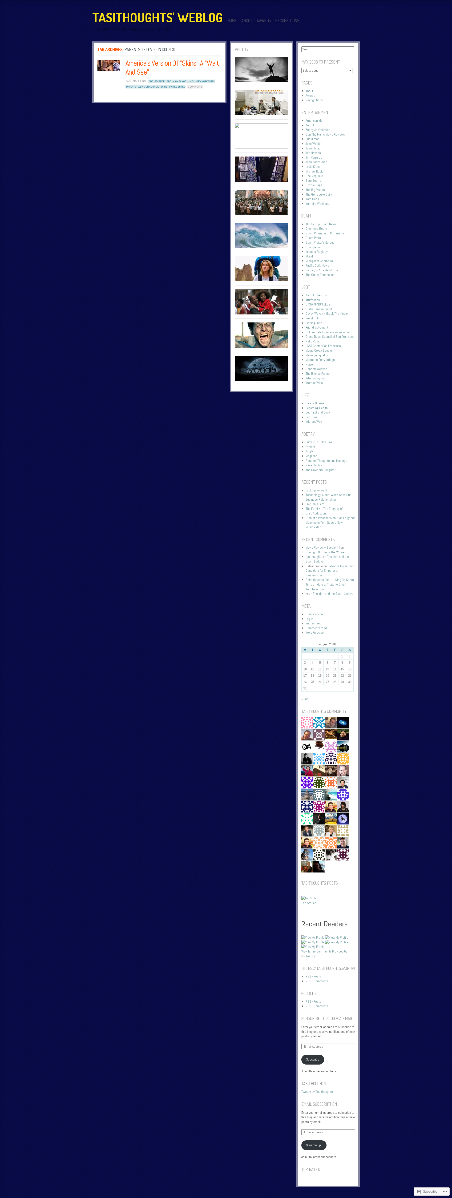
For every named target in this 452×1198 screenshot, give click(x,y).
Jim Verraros (314, 157)
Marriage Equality (317, 355)
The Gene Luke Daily (319, 194)
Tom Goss (312, 199)
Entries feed (313, 623)
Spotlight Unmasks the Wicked (326, 552)
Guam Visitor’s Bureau (320, 242)
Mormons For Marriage (320, 360)
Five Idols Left (315, 504)
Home (232, 20)
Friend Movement (317, 327)
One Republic (314, 176)
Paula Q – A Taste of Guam (323, 270)
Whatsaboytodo (316, 378)
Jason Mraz (313, 148)
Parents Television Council (142, 86)
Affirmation (313, 300)
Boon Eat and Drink (318, 412)
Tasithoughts (313, 1083)
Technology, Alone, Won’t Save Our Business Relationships (328, 497)
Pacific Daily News (317, 265)
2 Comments (195, 86)
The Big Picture (315, 190)
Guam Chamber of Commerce (325, 233)
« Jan (304, 699)
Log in (309, 619)
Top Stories (308, 903)
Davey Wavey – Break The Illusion (327, 313)
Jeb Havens (313, 153)
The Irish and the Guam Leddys (333, 593)
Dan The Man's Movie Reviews (325, 134)
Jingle (309, 451)
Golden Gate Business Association (328, 332)
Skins (164, 86)
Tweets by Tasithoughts (317, 1091)
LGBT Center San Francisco (323, 346)
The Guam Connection (320, 275)
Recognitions (287, 20)
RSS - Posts (313, 976)
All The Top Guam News (321, 224)
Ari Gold (310, 125)
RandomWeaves (316, 369)
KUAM (309, 256)
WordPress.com (316, 632)
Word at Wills (314, 383)
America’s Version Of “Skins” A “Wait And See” (172, 67)
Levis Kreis (313, 167)
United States (177, 86)
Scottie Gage (314, 185)
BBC (169, 81)
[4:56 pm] (108, 65)
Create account (315, 614)
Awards (264, 20)
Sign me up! (314, 1145)
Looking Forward (316, 490)
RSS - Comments (317, 981)
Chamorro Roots (316, 228)
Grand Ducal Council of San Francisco (330, 336)
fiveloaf (310, 447)
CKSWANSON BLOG (318, 304)
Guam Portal (314, 238)
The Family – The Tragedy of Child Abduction (324, 511)
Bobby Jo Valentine (318, 130)
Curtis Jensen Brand (319, 309)
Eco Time (312, 417)
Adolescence (157, 81)
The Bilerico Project (318, 373)
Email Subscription (319, 1104)
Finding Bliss (314, 323)
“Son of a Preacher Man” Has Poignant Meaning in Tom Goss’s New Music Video (330, 522)
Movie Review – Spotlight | (323, 547)
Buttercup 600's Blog (319, 442)
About (246, 20)
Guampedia (313, 247)
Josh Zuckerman (316, 162)
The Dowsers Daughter (320, 470)
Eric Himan (312, 139)
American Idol (314, 120)
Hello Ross (313, 341)
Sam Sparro (313, 180)
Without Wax (314, 421)
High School (180, 81)
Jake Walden (314, 143)
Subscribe (312, 1059)
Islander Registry (317, 251)
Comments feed (316, 628)
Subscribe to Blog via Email (327, 1018)
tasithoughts (314, 557)
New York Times (205, 81)
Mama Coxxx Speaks (319, 350)
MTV (192, 81)
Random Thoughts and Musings (326, 460)
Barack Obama (315, 403)
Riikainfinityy (314, 465)
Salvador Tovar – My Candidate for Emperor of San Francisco (330, 570)
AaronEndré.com (316, 295)
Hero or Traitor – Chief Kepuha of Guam (326, 586)
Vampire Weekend (317, 203)
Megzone (311, 456)
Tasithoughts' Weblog (157, 17)
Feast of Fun (314, 318)
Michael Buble (314, 171)
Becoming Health (317, 408)
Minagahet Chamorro (319, 261)
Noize (309, 364)
